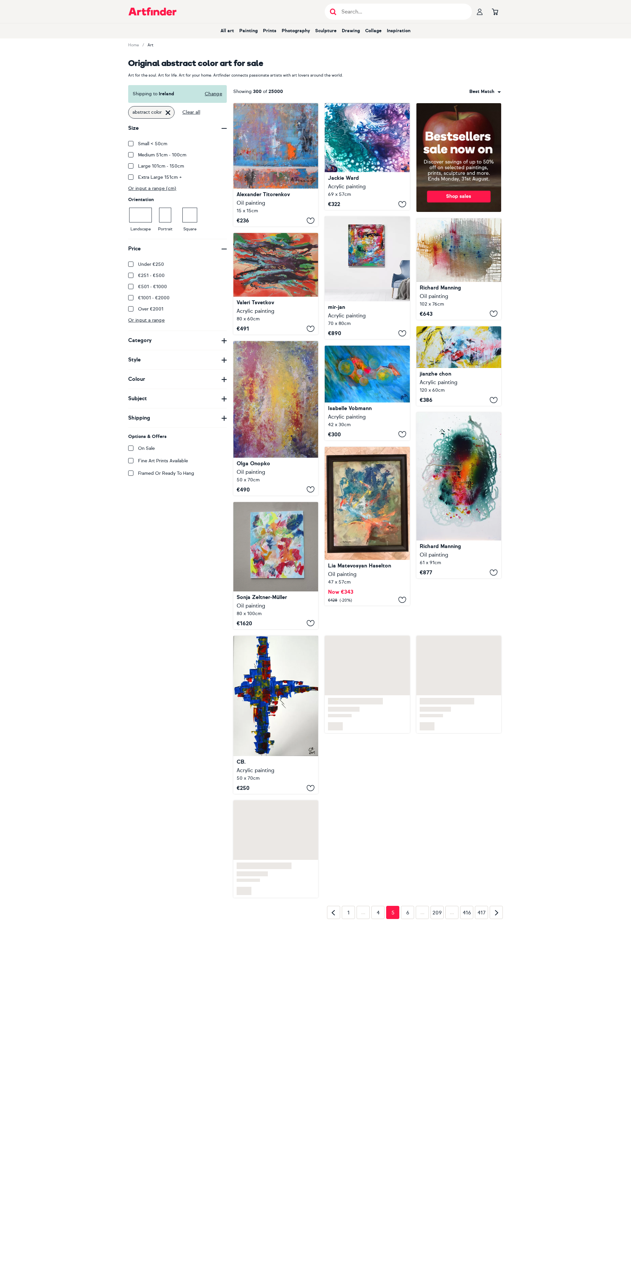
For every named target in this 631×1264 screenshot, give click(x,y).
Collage (373, 31)
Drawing (351, 31)
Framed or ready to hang (166, 473)
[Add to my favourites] (310, 220)
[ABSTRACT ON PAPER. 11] (275, 715)
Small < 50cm (152, 144)
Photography (296, 31)
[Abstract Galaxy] (367, 393)
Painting (248, 31)
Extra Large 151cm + (160, 177)
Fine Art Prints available (163, 461)
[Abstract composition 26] (275, 283)
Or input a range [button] (146, 320)
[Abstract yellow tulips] (275, 418)
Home (133, 45)
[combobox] (485, 91)
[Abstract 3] (367, 156)
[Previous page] (333, 912)
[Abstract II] (275, 164)
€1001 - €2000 (154, 298)
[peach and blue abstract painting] (275, 565)
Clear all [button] (191, 112)
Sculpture (326, 31)
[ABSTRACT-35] (458, 269)
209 (437, 913)
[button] (485, 91)
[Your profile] (480, 11)
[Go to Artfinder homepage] (152, 11)
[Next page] (496, 912)
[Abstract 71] (367, 278)
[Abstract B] (367, 526)
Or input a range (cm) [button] (152, 188)
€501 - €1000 (152, 286)
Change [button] (213, 94)
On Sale (146, 448)
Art (150, 45)
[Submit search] (333, 12)
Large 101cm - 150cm (161, 166)
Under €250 (151, 264)
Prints (269, 31)
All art (227, 31)
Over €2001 (150, 309)
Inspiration (398, 31)
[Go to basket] (494, 11)
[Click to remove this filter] (168, 112)
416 (467, 913)
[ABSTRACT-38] (458, 495)
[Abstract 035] (458, 366)
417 (482, 913)
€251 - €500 (151, 275)
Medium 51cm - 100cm (162, 155)
